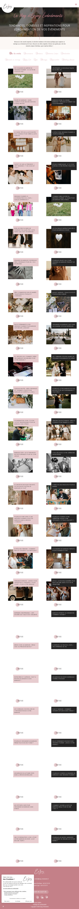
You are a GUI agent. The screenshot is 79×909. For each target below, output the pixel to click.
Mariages (44, 60)
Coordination (66, 54)
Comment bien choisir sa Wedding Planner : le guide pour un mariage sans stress (63, 198)
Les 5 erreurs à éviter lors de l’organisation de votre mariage (24, 710)
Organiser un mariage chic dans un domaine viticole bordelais (63, 325)
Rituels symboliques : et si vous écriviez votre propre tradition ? (63, 166)
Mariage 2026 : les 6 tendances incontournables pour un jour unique (25, 454)
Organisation (55, 60)
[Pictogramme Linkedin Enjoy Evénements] (41, 896)
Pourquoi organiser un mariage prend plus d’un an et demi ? (25, 742)
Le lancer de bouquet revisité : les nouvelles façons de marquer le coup (24, 486)
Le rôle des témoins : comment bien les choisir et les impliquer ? (25, 549)
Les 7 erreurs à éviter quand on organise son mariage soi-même (63, 357)
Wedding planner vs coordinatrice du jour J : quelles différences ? (23, 198)
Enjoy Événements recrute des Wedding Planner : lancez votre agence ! (63, 742)
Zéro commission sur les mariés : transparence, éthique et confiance (25, 294)
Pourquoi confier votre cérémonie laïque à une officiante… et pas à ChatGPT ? (63, 518)
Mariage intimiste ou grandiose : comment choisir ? (63, 614)
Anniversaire (28, 54)
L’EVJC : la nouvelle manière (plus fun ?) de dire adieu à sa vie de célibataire (63, 582)
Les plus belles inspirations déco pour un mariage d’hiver (63, 229)
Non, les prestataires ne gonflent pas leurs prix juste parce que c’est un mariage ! (24, 230)
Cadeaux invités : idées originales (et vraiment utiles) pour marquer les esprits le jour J (25, 390)
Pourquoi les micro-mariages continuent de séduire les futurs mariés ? (63, 839)
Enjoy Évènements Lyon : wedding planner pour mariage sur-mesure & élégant (25, 326)
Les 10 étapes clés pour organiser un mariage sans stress (23, 807)
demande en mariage (13, 60)
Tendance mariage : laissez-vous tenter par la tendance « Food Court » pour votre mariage (25, 582)
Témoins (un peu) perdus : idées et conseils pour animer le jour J (63, 421)
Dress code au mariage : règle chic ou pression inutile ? (24, 646)
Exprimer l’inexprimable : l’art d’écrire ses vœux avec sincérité (25, 614)
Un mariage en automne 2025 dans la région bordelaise (24, 774)
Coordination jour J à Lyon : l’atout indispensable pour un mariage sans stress (24, 422)
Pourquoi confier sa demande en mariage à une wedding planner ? (63, 774)
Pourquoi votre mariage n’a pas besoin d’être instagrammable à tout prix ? (63, 390)
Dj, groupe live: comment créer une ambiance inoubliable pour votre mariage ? (25, 358)
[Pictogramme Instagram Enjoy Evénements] (37, 896)
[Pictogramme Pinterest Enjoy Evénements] (46, 896)
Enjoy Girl (27, 60)
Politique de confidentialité (39, 904)
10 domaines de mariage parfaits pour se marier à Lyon (63, 549)
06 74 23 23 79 (44, 885)
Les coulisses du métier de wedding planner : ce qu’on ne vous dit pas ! (24, 69)
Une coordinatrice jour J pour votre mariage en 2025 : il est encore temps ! (25, 839)
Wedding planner (68, 60)
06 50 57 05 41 (46, 883)
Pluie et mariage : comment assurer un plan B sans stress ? (63, 710)
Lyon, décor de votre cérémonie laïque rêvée (63, 453)
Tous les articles (15, 54)
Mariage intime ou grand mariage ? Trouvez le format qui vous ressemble (63, 101)
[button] (75, 4)
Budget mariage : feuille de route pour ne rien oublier (63, 293)
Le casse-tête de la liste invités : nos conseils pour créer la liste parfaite (25, 133)
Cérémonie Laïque (52, 54)
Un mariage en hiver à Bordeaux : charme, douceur (63, 678)
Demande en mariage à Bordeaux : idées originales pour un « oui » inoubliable (25, 262)
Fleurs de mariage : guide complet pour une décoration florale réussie (25, 101)
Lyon (36, 60)
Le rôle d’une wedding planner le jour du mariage (63, 133)
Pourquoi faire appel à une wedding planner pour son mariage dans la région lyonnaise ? (23, 519)
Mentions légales (37, 902)
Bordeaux (39, 54)
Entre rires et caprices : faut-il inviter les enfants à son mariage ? (25, 678)
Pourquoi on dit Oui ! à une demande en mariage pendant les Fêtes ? (63, 262)
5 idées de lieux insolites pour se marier (63, 485)
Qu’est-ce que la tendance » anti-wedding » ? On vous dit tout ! (24, 166)
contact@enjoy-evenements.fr (41, 879)
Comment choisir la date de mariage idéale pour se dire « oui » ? (62, 807)
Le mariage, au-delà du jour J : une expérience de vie (63, 646)
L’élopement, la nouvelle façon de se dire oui (63, 69)
